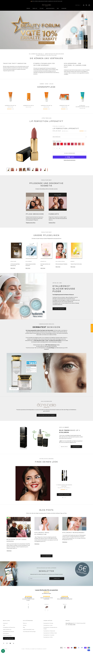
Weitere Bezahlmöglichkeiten (69, 160)
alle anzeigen (46, 555)
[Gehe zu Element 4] (20, 169)
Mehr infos (64, 446)
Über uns (25, 623)
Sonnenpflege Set (65, 105)
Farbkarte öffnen (52, 222)
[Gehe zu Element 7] (32, 169)
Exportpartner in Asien (48, 625)
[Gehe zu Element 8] (37, 169)
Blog (24, 627)
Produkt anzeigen (64, 494)
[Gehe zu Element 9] (41, 169)
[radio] (54, 144)
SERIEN (28, 8)
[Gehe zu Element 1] (8, 169)
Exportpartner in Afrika (48, 637)
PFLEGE (42, 8)
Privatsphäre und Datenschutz (9, 627)
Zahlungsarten (6, 633)
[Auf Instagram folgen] (7, 643)
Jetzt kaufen (84, 42)
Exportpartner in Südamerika (49, 630)
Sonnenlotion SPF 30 (46, 105)
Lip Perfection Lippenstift (66, 128)
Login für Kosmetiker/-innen (28, 629)
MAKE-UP (35, 8)
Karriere (63, 8)
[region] (46, 30)
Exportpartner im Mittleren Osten (50, 633)
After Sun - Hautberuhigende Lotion (82, 106)
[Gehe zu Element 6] (28, 169)
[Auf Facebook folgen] (3, 643)
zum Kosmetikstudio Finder (46, 415)
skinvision (14, 388)
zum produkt (76, 446)
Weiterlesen (9, 550)
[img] (46, 592)
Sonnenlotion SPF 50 (10, 105)
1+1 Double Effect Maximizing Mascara (64, 485)
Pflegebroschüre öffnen (30, 222)
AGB (4, 625)
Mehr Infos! (13, 268)
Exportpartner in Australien (49, 635)
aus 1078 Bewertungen (46, 593)
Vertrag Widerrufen (9, 638)
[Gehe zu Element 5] (24, 169)
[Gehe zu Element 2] (12, 169)
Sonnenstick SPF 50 (28, 105)
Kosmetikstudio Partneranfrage (29, 631)
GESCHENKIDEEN (50, 8)
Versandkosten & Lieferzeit (8, 631)
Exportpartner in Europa (48, 623)
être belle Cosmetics (59, 126)
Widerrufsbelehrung (7, 629)
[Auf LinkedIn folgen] (13, 643)
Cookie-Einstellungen (7, 635)
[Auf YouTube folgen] (10, 643)
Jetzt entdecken (59, 308)
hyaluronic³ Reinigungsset (73, 532)
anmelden (57, 578)
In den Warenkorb (69, 153)
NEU (58, 8)
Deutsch (77, 5)
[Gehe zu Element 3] (16, 169)
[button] (45, 610)
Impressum (5, 623)
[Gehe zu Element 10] (45, 169)
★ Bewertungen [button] (91, 328)
